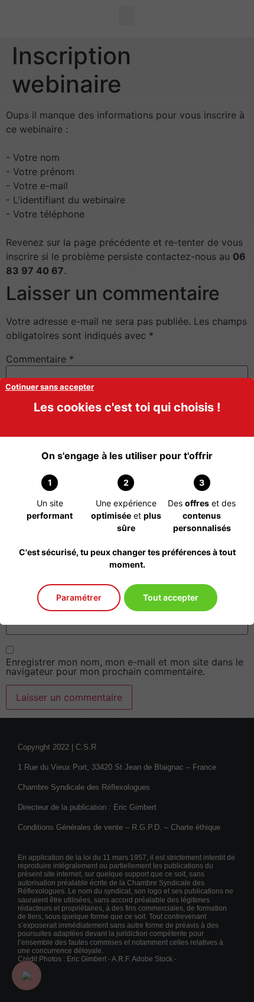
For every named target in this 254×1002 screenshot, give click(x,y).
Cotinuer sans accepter (49, 386)
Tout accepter (170, 597)
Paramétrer (79, 597)
